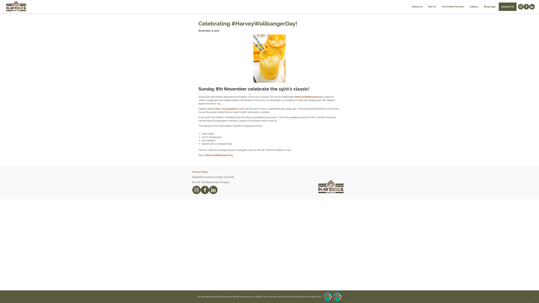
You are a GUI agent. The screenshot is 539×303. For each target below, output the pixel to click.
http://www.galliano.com (229, 108)
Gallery (474, 6)
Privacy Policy (200, 172)
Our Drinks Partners (453, 6)
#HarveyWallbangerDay (309, 97)
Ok (327, 297)
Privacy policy (338, 297)
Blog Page (490, 6)
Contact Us (507, 6)
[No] (535, 296)
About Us (417, 6)
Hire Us (432, 6)
